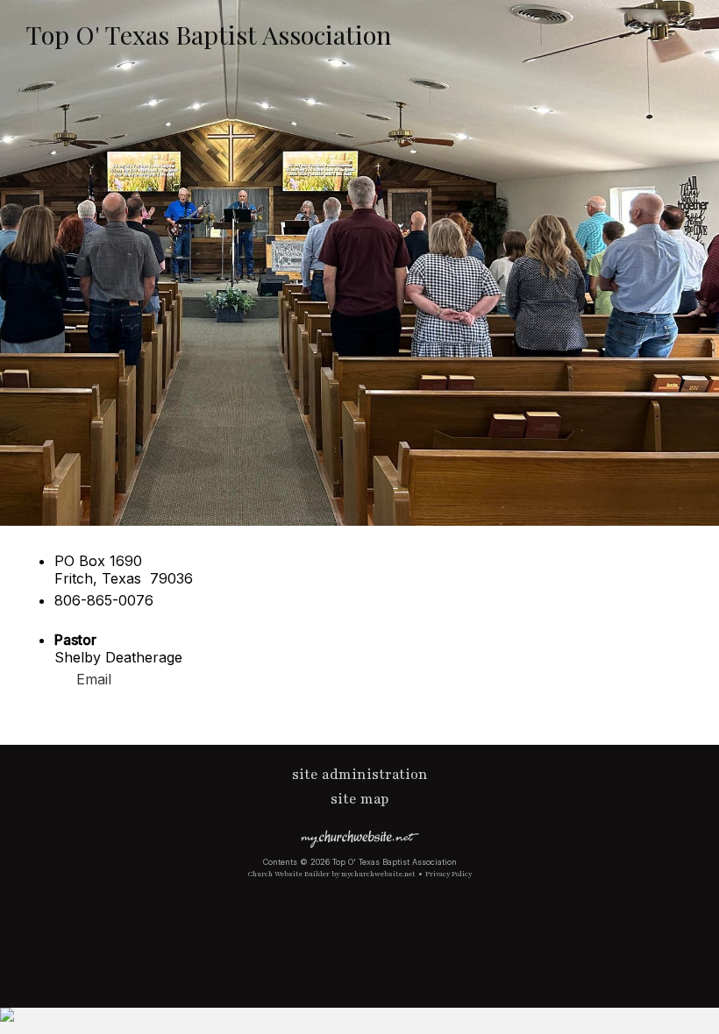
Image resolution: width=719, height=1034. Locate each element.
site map (360, 799)
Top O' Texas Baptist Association (208, 34)
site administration (360, 774)
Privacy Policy (448, 874)
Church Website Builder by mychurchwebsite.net (332, 874)
